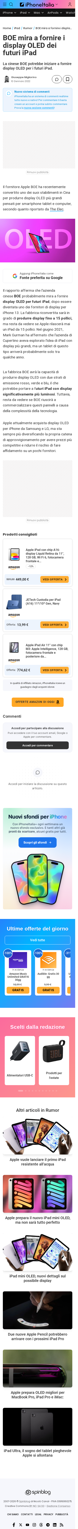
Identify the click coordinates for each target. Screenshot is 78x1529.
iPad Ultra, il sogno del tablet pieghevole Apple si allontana (37, 1453)
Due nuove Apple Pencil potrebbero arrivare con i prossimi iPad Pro (37, 1336)
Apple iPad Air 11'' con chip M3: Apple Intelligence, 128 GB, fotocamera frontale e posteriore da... (47, 650)
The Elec (56, 209)
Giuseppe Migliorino (24, 77)
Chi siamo (13, 1514)
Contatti (27, 1514)
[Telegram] (47, 1525)
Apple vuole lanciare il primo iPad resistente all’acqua (38, 1161)
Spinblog (24, 1501)
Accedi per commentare (37, 745)
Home (7, 28)
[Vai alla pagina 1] (20, 1091)
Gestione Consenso (58, 1506)
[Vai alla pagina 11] (56, 1091)
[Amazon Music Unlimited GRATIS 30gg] (18, 959)
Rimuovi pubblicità (37, 172)
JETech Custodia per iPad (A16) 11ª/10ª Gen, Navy (43, 601)
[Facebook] (13, 1525)
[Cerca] (11, 4)
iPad (23, 13)
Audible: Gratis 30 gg (48, 975)
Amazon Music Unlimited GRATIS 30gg (18, 976)
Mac (37, 13)
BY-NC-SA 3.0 (36, 1506)
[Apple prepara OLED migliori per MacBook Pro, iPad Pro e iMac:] (37, 1368)
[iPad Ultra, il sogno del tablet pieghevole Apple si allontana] (37, 1427)
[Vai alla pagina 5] (36, 1091)
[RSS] (61, 1525)
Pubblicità (61, 1514)
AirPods (53, 13)
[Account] (70, 4)
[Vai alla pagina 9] (49, 1091)
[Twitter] (20, 1525)
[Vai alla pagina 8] (46, 1091)
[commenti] (57, 79)
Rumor (27, 28)
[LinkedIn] (54, 1525)
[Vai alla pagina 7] (43, 1091)
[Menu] (5, 4)
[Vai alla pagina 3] (29, 1091)
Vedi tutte (37, 940)
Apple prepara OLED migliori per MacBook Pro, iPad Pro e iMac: (38, 1394)
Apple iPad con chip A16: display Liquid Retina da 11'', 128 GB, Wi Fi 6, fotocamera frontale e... (45, 555)
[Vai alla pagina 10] (53, 1091)
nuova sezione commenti (39, 107)
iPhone (8, 13)
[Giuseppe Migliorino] (6, 79)
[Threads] (41, 1525)
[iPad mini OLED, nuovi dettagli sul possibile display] (37, 1252)
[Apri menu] (56, 4)
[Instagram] (34, 1525)
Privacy (48, 1514)
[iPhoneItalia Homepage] (36, 4)
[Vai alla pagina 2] (26, 1091)
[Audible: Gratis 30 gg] (48, 959)
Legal (38, 1514)
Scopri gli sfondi (35, 842)
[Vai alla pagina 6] (39, 1091)
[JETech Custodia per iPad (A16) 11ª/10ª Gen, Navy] (14, 602)
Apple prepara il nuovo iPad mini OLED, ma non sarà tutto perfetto (37, 1220)
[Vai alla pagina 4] (32, 1091)
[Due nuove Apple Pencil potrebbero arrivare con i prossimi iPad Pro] (37, 1310)
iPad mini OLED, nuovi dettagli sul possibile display (37, 1278)
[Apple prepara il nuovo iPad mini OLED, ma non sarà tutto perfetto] (37, 1194)
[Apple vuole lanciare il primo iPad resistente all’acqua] (37, 1136)
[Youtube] (27, 1525)
